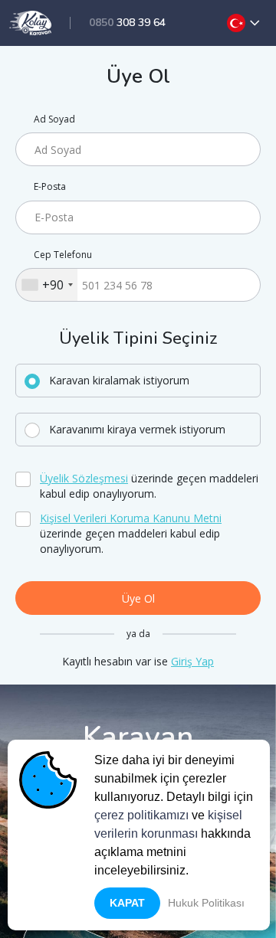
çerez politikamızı (141, 815)
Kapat (127, 903)
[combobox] (46, 285)
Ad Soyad (54, 119)
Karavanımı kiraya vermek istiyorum (137, 429)
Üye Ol (138, 598)
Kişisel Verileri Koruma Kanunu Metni (131, 518)
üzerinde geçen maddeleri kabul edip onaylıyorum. (149, 486)
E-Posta (50, 186)
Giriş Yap (192, 661)
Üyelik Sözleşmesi (84, 478)
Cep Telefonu (63, 255)
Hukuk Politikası (206, 903)
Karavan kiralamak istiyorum (119, 380)
